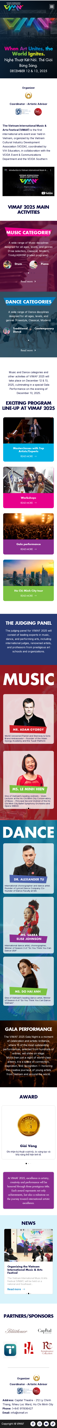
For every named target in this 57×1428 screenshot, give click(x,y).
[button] (51, 6)
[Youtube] (46, 1421)
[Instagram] (39, 1421)
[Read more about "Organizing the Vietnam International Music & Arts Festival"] (28, 1243)
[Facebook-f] (32, 1421)
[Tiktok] (52, 1421)
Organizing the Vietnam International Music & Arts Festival (24, 1267)
